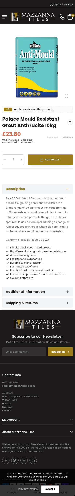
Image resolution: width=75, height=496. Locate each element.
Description (15, 189)
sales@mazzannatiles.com (18, 386)
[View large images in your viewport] (66, 96)
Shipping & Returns (22, 303)
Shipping (27, 140)
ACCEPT (50, 489)
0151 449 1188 (10, 382)
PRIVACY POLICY (28, 489)
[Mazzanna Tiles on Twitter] (15, 460)
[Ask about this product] (70, 122)
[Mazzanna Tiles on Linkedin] (33, 460)
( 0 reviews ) (66, 137)
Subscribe (58, 352)
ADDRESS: (7, 393)
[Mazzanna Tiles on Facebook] (5, 460)
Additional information (25, 291)
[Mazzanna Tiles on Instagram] (24, 460)
